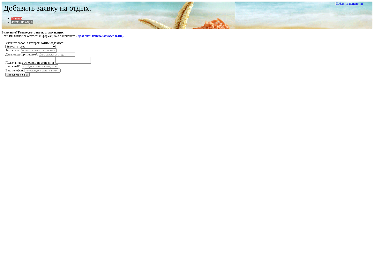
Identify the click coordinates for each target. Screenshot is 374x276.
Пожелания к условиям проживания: (30, 62)
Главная (16, 18)
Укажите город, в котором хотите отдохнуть (34, 43)
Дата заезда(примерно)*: (21, 54)
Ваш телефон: (14, 70)
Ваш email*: (13, 66)
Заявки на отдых (22, 22)
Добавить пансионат (349, 3)
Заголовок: (12, 50)
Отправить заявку (17, 74)
